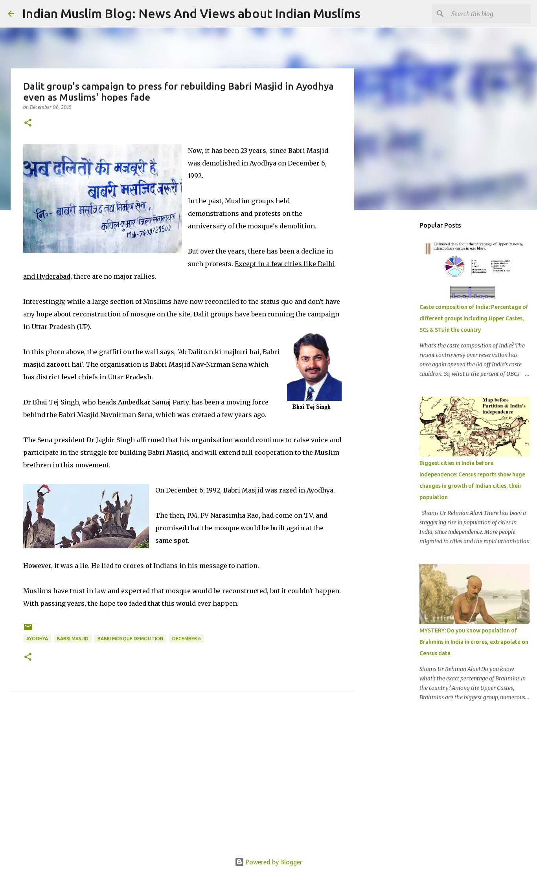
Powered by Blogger (273, 862)
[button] (28, 123)
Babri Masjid (72, 638)
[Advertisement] (182, 783)
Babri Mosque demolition (130, 638)
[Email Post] (28, 629)
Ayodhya (37, 638)
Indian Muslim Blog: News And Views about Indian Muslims (191, 13)
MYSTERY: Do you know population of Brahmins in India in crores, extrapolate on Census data (473, 641)
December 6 (186, 638)
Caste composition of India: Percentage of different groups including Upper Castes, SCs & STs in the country (473, 318)
